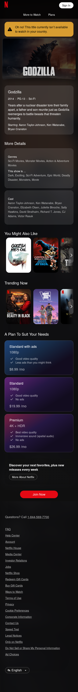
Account (10, 542)
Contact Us (12, 623)
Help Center (12, 535)
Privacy (9, 604)
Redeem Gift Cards (16, 579)
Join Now (39, 494)
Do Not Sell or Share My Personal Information (32, 648)
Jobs (8, 567)
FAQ (8, 529)
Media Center (13, 554)
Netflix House (13, 548)
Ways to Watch (14, 592)
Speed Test (12, 629)
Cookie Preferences (17, 610)
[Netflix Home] (18, 5)
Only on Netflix (14, 642)
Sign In (66, 5)
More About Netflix (23, 477)
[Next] (71, 255)
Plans (51, 14)
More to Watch (32, 14)
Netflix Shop (12, 573)
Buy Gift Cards (14, 585)
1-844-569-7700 (38, 517)
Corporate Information (18, 617)
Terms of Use (13, 598)
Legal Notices (13, 635)
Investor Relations (16, 560)
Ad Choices (12, 654)
